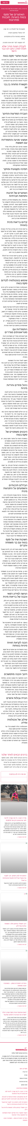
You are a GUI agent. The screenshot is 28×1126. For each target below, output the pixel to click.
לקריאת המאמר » (21, 837)
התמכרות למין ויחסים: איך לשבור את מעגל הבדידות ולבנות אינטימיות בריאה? (14, 878)
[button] (14, 2)
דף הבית (24, 8)
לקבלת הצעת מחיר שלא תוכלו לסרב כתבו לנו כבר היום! (14, 48)
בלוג (20, 8)
